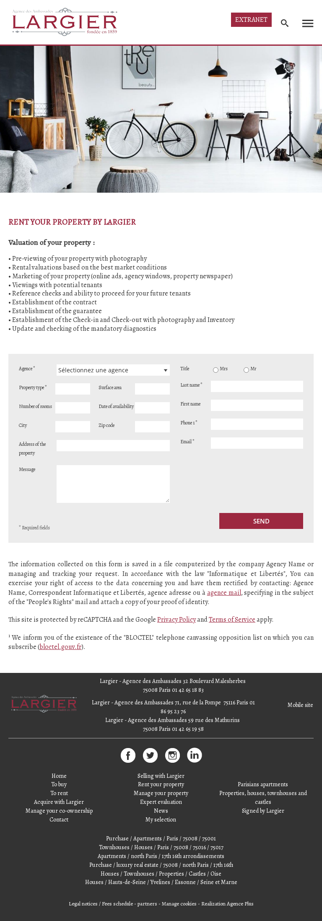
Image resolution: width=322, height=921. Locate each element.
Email (187, 441)
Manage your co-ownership (59, 811)
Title (184, 368)
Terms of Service (232, 619)
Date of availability (116, 406)
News (161, 811)
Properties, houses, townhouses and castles (263, 797)
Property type (33, 387)
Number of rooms (35, 406)
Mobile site (300, 705)
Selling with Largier (161, 776)
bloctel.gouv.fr (60, 647)
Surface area (110, 387)
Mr (253, 368)
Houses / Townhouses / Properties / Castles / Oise (161, 874)
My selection (160, 820)
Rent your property (161, 784)
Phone (188, 422)
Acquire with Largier (59, 802)
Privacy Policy (176, 619)
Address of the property (32, 448)
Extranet (251, 19)
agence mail (224, 592)
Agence (27, 368)
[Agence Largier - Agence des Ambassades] (65, 21)
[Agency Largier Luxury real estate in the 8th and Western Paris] (44, 713)
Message (27, 469)
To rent (59, 793)
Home (59, 776)
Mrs (224, 368)
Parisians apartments (263, 784)
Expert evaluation (161, 802)
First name (190, 403)
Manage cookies (179, 903)
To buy (59, 784)
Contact (58, 820)
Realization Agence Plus (227, 903)
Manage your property (161, 793)
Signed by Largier (263, 811)
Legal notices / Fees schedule (101, 903)
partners (147, 903)
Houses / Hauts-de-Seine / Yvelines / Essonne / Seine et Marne (161, 882)
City (23, 425)
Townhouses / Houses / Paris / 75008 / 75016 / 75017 (161, 847)
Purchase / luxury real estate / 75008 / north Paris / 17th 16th (161, 865)
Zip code (106, 425)
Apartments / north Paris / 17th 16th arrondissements (161, 856)
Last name (191, 385)
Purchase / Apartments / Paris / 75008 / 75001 (161, 839)
